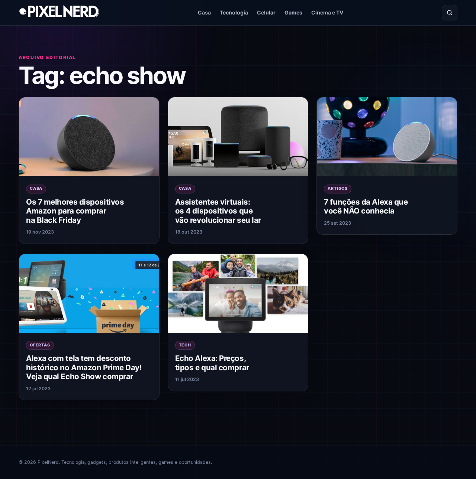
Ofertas (40, 345)
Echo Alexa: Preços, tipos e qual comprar (212, 362)
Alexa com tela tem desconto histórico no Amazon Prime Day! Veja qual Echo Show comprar (84, 367)
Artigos (338, 188)
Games (293, 12)
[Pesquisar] (449, 12)
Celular (266, 12)
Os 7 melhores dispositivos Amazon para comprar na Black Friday (75, 211)
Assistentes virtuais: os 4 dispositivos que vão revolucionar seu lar (218, 211)
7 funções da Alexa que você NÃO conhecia (366, 206)
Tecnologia (234, 12)
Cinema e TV (327, 12)
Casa (204, 12)
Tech (185, 345)
